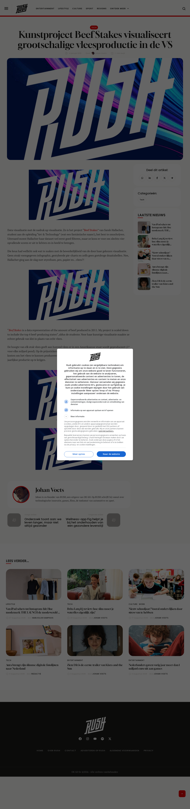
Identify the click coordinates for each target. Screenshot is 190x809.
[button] (95, 416)
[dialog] (95, 404)
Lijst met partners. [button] (106, 431)
